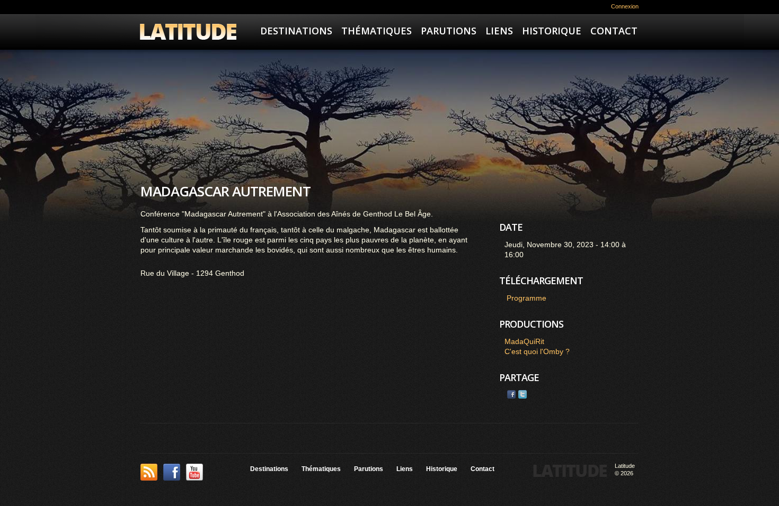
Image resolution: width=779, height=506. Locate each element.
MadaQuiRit (524, 341)
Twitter (522, 394)
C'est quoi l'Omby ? (537, 351)
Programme (526, 298)
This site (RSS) (148, 472)
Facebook (511, 394)
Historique (551, 31)
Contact (614, 31)
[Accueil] (188, 33)
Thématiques (376, 31)
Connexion (625, 6)
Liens (499, 31)
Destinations (296, 31)
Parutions (448, 31)
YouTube (194, 472)
